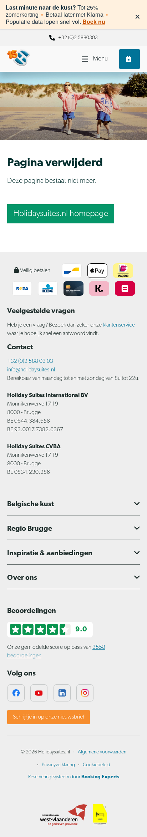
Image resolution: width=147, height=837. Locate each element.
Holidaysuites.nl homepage (60, 214)
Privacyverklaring (58, 765)
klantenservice (119, 325)
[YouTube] (38, 692)
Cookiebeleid (96, 765)
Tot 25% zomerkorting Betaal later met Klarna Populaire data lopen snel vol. (57, 14)
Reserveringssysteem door (73, 777)
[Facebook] (16, 692)
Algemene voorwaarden (102, 752)
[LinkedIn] (62, 692)
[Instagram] (84, 692)
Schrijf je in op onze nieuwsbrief (48, 717)
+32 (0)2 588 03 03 (30, 361)
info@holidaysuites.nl (31, 370)
